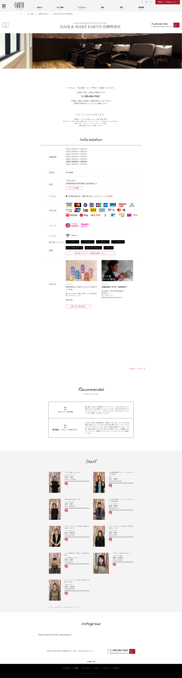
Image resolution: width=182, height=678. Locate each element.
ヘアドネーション (106, 668)
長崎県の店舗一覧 (43, 14)
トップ (20, 14)
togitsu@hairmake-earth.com (162, 26)
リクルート (96, 668)
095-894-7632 (161, 24)
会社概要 (76, 668)
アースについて (67, 668)
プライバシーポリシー (86, 668)
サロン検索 (30, 14)
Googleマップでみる (136, 369)
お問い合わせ (116, 668)
